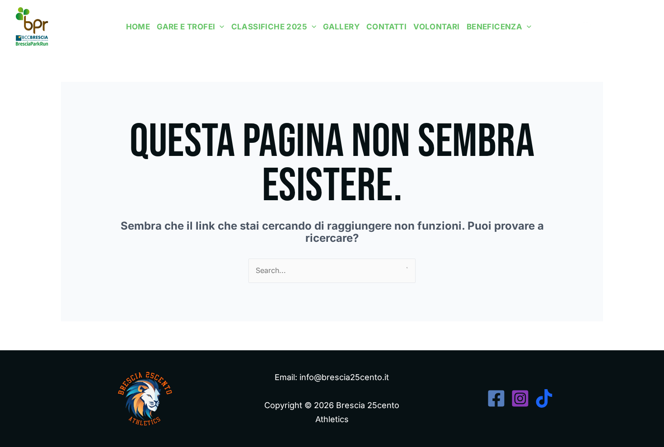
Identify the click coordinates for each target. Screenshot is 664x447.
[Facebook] (611, 26)
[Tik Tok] (643, 26)
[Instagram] (627, 26)
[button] (219, 26)
